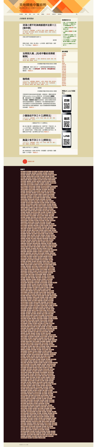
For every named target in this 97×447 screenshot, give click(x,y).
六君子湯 (34, 321)
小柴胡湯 (23, 179)
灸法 (23, 421)
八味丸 (44, 302)
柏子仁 (39, 432)
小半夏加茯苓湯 (36, 285)
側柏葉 (42, 220)
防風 (48, 181)
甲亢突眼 (28, 341)
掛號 (38, 14)
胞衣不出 (29, 424)
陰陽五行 (23, 323)
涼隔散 (46, 266)
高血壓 (28, 192)
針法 (23, 238)
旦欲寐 (23, 416)
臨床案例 (64, 83)
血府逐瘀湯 (30, 280)
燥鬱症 (42, 84)
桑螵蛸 (52, 388)
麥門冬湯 (42, 223)
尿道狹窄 (23, 331)
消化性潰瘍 (28, 264)
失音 (41, 357)
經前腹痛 (49, 434)
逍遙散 (46, 240)
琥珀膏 (33, 326)
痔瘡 (29, 258)
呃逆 (34, 408)
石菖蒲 (23, 325)
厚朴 (55, 217)
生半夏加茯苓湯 (51, 364)
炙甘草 (28, 421)
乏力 (39, 364)
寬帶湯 (26, 119)
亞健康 (23, 382)
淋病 (50, 32)
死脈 (28, 267)
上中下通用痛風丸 (25, 349)
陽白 (32, 209)
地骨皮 (30, 331)
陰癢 (44, 294)
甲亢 (42, 182)
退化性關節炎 (37, 325)
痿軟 (53, 365)
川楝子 (53, 228)
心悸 (29, 179)
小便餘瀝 (29, 325)
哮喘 (32, 431)
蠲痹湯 (52, 344)
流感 (29, 173)
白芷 (51, 200)
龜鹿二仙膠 (43, 406)
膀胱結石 (38, 352)
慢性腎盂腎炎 (24, 398)
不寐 (38, 181)
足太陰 (30, 218)
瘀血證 (39, 398)
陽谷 (48, 431)
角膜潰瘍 (23, 408)
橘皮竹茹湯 (31, 269)
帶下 (39, 351)
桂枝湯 (54, 341)
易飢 (29, 390)
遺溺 (34, 258)
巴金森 (23, 434)
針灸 (28, 174)
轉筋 (54, 434)
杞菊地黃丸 (41, 253)
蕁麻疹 (29, 197)
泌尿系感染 (41, 295)
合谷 (36, 223)
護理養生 (38, 81)
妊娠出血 (23, 380)
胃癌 (39, 173)
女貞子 (43, 341)
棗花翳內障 (24, 339)
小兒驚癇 (35, 346)
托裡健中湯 (37, 290)
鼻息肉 (29, 249)
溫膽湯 (39, 217)
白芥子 (41, 338)
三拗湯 (52, 421)
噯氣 (29, 338)
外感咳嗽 (30, 227)
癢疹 (42, 176)
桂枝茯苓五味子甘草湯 (37, 354)
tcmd (32, 33)
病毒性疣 (35, 307)
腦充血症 (23, 437)
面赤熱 (23, 392)
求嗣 (45, 118)
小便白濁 (43, 356)
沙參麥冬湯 (53, 225)
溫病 (34, 351)
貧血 (55, 318)
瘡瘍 (23, 241)
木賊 (38, 313)
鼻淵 (44, 325)
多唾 (38, 334)
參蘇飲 (43, 222)
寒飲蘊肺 (45, 343)
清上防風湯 (39, 174)
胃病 (52, 58)
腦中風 (45, 339)
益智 (23, 341)
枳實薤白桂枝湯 (43, 331)
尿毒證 (34, 295)
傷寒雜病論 (50, 310)
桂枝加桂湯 (38, 343)
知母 (38, 186)
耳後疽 (45, 436)
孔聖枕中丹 (44, 285)
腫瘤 (23, 383)
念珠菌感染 (31, 320)
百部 (44, 364)
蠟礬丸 (45, 392)
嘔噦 (46, 344)
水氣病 (37, 236)
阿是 (47, 429)
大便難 (38, 205)
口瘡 (54, 204)
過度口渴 (23, 406)
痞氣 (30, 246)
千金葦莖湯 (45, 421)
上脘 (23, 333)
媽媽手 (50, 367)
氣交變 (49, 383)
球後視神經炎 (44, 259)
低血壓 (33, 387)
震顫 (37, 235)
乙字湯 (28, 253)
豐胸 (44, 351)
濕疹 (35, 194)
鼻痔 (54, 243)
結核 (32, 241)
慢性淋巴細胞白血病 (47, 370)
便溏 (29, 271)
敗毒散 (35, 308)
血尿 (51, 240)
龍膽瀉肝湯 (24, 186)
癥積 (36, 272)
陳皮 (35, 218)
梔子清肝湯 (53, 346)
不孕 (38, 118)
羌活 (41, 303)
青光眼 (29, 243)
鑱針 (29, 323)
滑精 (23, 231)
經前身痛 (36, 424)
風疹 (38, 187)
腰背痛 (34, 300)
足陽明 (36, 254)
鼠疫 (48, 365)
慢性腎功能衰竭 (25, 387)
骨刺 (50, 405)
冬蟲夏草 (36, 400)
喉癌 (39, 289)
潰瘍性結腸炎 (29, 202)
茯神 (44, 411)
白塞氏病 (29, 419)
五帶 (33, 329)
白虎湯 (53, 396)
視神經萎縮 (51, 269)
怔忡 (28, 205)
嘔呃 (54, 383)
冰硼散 (51, 313)
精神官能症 (40, 396)
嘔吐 (30, 207)
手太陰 (29, 251)
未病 (28, 212)
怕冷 (33, 382)
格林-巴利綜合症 (25, 316)
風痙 (54, 413)
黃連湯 (49, 246)
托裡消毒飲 (37, 302)
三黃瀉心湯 (36, 372)
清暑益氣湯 (30, 259)
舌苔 (36, 344)
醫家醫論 (33, 30)
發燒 (49, 243)
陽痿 (44, 217)
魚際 (40, 321)
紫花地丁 (43, 231)
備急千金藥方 (48, 264)
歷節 (49, 274)
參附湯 (23, 400)
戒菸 (48, 289)
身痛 (28, 233)
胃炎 (23, 204)
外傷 (43, 326)
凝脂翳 (30, 418)
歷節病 (23, 181)
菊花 (40, 266)
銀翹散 (37, 182)
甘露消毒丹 (24, 189)
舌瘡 (34, 367)
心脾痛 (37, 374)
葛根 (41, 254)
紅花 (48, 223)
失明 (49, 351)
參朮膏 (51, 436)
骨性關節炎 (32, 189)
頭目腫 (34, 436)
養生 (29, 210)
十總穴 (52, 378)
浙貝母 (23, 354)
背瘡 (40, 218)
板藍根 (29, 256)
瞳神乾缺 (49, 328)
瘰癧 (23, 315)
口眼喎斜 (52, 238)
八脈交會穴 (37, 246)
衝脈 (28, 313)
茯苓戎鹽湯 (41, 32)
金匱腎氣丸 (33, 215)
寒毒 (48, 308)
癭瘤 (33, 284)
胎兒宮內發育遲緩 (36, 421)
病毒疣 (40, 249)
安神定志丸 (39, 274)
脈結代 (23, 369)
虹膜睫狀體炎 (32, 339)
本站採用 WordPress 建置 (23, 444)
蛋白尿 (43, 431)
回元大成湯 (44, 290)
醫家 (23, 370)
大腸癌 (51, 215)
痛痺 (44, 329)
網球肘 (23, 357)
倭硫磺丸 (41, 315)
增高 (50, 362)
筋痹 (23, 277)
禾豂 (23, 248)
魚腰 (30, 200)
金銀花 (31, 220)
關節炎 (23, 176)
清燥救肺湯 (29, 204)
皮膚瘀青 (39, 316)
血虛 (44, 426)
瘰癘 (42, 380)
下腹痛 (46, 298)
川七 (48, 341)
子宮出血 (23, 222)
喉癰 (28, 277)
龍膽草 (23, 385)
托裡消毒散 (24, 194)
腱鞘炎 (35, 437)
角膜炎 (51, 349)
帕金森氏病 (24, 401)
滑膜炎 (36, 303)
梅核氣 (45, 387)
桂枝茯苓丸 (38, 227)
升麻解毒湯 (31, 380)
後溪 (51, 251)
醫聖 (46, 287)
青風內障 (37, 395)
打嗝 (23, 396)
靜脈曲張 (49, 279)
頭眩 (50, 336)
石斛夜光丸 (36, 383)
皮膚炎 (28, 261)
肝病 (29, 83)
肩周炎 (29, 287)
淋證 (53, 419)
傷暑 (38, 326)
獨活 (39, 210)
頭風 (29, 351)
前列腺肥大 (36, 341)
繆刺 (41, 225)
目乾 (37, 320)
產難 (28, 382)
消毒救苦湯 (32, 359)
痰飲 (33, 279)
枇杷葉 (36, 292)
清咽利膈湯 (30, 236)
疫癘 (28, 396)
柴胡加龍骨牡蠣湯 (35, 212)
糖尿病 (34, 171)
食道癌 (37, 176)
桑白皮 (23, 280)
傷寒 (40, 171)
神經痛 (37, 328)
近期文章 (54, 14)
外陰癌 (40, 323)
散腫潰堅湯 (24, 359)
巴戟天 (28, 329)
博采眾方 (64, 80)
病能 (48, 359)
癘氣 (23, 356)
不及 (54, 328)
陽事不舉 (28, 383)
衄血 (36, 357)
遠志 (43, 246)
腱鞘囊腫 (51, 267)
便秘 (32, 174)
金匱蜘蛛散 (24, 303)
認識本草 (64, 74)
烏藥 (41, 344)
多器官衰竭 (40, 416)
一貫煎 (38, 58)
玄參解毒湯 (38, 392)
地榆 (50, 256)
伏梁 (23, 377)
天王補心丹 (52, 179)
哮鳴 (35, 419)
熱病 (37, 333)
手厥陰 (35, 369)
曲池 (34, 249)
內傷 (43, 347)
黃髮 (28, 310)
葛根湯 (44, 178)
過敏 (52, 176)
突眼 (37, 431)
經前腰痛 (23, 218)
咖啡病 (26, 79)
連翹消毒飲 (24, 302)
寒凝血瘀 (52, 354)
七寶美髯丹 (53, 295)
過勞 (51, 233)
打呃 (35, 362)
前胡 (55, 231)
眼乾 (29, 307)
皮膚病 (43, 434)
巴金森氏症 (33, 413)
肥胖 (36, 220)
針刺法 (23, 310)
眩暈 (23, 192)
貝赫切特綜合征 (25, 431)
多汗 (42, 424)
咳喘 (45, 300)
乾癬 (28, 231)
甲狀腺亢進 (50, 374)
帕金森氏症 (29, 388)
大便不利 (23, 390)
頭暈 (30, 194)
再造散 (28, 321)
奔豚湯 (54, 236)
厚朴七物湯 (42, 308)
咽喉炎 (51, 173)
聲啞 (35, 418)
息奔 (42, 400)
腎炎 (46, 307)
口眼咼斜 (23, 210)
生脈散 (45, 375)
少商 (30, 290)
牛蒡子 (46, 414)
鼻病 (43, 212)
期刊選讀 (64, 69)
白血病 (23, 197)
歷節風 (45, 271)
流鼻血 (23, 284)
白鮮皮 (23, 235)
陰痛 (50, 282)
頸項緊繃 (23, 269)
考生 (42, 297)
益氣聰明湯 (37, 191)
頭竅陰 (23, 256)
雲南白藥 (23, 282)
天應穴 (23, 419)
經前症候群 (50, 276)
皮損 (45, 173)
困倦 (23, 261)
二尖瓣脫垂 (53, 297)
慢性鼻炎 (23, 346)
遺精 (54, 212)
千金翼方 (36, 434)
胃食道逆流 (51, 194)
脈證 (43, 30)
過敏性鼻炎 (36, 197)
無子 (23, 436)
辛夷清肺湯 (24, 220)
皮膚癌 (29, 298)
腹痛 (52, 369)
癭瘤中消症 (52, 271)
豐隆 (31, 343)
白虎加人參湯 (36, 243)
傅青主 (35, 298)
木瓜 (45, 316)
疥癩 (34, 390)
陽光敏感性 (49, 241)
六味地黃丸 (24, 207)
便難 (50, 259)
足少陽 (39, 238)
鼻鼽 (42, 236)
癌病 (35, 84)
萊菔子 (36, 406)
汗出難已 (29, 414)
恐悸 (23, 313)
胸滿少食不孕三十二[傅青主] (37, 140)
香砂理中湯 (43, 58)
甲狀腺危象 (51, 329)
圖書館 (42, 14)
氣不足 (23, 259)
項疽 (23, 279)
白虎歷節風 (44, 320)
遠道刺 (23, 367)
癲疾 (50, 390)
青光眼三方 (44, 372)
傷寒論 (52, 323)
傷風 (28, 354)
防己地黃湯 (24, 246)
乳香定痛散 (29, 315)
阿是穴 (47, 408)
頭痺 (23, 329)
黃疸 (32, 231)
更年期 (23, 308)
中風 (40, 83)
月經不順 (23, 300)
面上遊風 (50, 356)
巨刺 (41, 230)
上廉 (28, 248)
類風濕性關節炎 (45, 186)
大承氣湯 (48, 385)
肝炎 (28, 209)
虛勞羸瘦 (48, 424)
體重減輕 (23, 227)
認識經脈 (64, 72)
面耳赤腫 (46, 369)
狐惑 (39, 271)
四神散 (33, 313)
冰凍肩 (23, 298)
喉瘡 (28, 347)
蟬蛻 (52, 377)
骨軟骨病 (23, 372)
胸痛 (50, 318)
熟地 (51, 287)
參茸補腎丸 (44, 269)
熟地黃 (23, 411)
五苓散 (27, 33)
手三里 (23, 243)
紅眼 (42, 385)
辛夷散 (34, 253)
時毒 (28, 230)
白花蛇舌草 (31, 199)
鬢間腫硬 (47, 357)
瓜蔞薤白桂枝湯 (31, 432)
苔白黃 (30, 406)
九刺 (45, 256)
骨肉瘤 (53, 210)
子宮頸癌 (52, 187)
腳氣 (28, 284)
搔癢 (23, 178)
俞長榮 (48, 58)
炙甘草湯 (40, 378)
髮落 (47, 295)
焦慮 (33, 261)
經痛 (54, 246)
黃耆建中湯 (42, 419)
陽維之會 (42, 346)
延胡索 (54, 326)
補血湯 (33, 294)
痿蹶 (29, 378)
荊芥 (44, 194)
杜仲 (46, 303)
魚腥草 (50, 393)
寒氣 (54, 411)
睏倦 (34, 429)
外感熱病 (40, 408)
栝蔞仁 (29, 308)
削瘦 (32, 356)
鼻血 (54, 294)
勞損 (54, 336)
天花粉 (30, 225)
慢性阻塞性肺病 (37, 393)
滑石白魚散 (31, 32)
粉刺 (53, 432)
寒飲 (50, 321)
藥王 (46, 388)
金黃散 (44, 277)
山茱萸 (23, 423)
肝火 (45, 318)
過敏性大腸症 (24, 413)
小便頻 (38, 277)
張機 (40, 298)
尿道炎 (45, 284)
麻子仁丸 (54, 249)
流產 (29, 393)
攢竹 (43, 205)
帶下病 (54, 339)
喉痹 (23, 289)
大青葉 (37, 202)
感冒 (29, 171)
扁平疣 (49, 205)
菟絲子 (28, 436)
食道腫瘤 (23, 276)
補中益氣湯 (48, 184)
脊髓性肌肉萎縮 (43, 267)
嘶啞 (50, 395)
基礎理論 (64, 77)
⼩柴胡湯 (44, 280)
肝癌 (45, 174)
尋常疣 (34, 228)
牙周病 (45, 227)
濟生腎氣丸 (30, 182)
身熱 (29, 346)
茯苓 (53, 431)
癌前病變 (53, 182)
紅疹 (48, 197)
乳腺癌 (29, 367)
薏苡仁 (48, 236)
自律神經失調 (45, 187)
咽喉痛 (23, 182)
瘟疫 (54, 418)
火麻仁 (51, 382)
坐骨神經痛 (35, 267)
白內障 (43, 328)
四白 (54, 254)
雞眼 (55, 305)
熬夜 (37, 269)
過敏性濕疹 (41, 429)
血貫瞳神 (39, 318)
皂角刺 (34, 349)
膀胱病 (29, 369)
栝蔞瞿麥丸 (51, 30)
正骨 (51, 380)
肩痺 (34, 264)
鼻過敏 (51, 209)
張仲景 (36, 32)
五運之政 (29, 362)
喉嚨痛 (53, 192)
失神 (43, 359)
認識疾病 (64, 66)
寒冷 (50, 387)
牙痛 (35, 414)
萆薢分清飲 (32, 187)
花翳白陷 (50, 372)
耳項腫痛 (44, 313)
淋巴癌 (36, 401)
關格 (48, 419)
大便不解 (28, 429)
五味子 (43, 199)
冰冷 (43, 365)
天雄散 (31, 395)
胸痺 (50, 305)
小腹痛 (39, 248)
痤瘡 (33, 181)
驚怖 (34, 271)
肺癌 (23, 174)
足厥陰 (50, 325)
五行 (32, 333)
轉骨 (37, 385)
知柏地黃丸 (44, 395)
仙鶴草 (49, 222)
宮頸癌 (48, 333)
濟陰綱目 (23, 225)
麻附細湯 (39, 387)
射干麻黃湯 (36, 297)
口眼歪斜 (38, 209)
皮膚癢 (36, 200)
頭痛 (46, 171)
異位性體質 (31, 222)
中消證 (28, 295)
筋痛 (34, 289)
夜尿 (55, 207)
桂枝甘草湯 (45, 352)
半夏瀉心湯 (29, 191)
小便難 (23, 228)
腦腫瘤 (41, 388)
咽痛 (37, 241)
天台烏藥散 (48, 230)
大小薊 (53, 253)
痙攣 (44, 276)
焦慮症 (38, 84)
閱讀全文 (36, 45)
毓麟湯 (27, 144)
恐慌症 (23, 287)
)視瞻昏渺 (36, 305)
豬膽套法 (50, 426)
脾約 (30, 254)
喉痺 (33, 178)
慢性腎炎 (32, 398)
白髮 (23, 344)
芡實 (40, 418)
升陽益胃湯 (52, 334)
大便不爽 (23, 271)
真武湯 (51, 300)
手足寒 (39, 426)
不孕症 (41, 118)
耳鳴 (37, 356)
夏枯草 (35, 338)
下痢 (28, 416)
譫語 (23, 347)
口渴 (46, 401)
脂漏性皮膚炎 (24, 215)
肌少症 (47, 416)
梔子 (35, 204)
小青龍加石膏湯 (25, 365)
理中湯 (23, 236)
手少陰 (40, 300)
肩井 (28, 217)
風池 (51, 218)
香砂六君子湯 (43, 272)
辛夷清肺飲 (44, 334)
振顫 (37, 377)
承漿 (37, 222)
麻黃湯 (40, 256)
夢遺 (42, 202)
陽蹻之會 (30, 336)
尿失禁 (50, 320)
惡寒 (34, 210)
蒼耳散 (23, 328)
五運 (23, 374)
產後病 (31, 223)
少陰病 (36, 225)
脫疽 (47, 403)
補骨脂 (23, 240)
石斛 (47, 202)
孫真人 (45, 413)
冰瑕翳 (23, 362)
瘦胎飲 (34, 370)
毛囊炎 (23, 403)
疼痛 (47, 235)
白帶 (45, 362)
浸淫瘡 (52, 401)
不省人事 (45, 238)
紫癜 (44, 367)
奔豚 (44, 432)
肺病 (23, 205)
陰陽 (50, 343)
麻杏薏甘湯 (47, 249)
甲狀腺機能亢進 (25, 364)
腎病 (50, 81)
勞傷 (32, 347)
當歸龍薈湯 (24, 395)
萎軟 (28, 356)
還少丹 (23, 285)
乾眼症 (39, 329)
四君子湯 (23, 418)
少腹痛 (38, 365)
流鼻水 (45, 258)
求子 (48, 118)
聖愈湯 (50, 248)
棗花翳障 (45, 349)
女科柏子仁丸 (47, 418)
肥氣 (49, 411)
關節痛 (23, 230)
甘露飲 (44, 191)
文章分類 (48, 14)
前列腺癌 (44, 405)
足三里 (46, 354)
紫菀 (47, 228)
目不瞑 (37, 336)
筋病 (38, 178)
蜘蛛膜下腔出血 (34, 83)
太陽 (50, 207)
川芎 (33, 192)
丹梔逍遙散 (50, 406)
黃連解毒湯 (30, 184)
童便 (37, 380)
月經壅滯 (28, 289)
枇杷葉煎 (23, 272)
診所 (34, 14)
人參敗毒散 (24, 426)
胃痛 (28, 60)
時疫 (28, 385)
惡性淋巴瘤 (31, 276)
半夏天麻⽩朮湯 (52, 316)
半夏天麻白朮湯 (25, 326)
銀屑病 (51, 290)
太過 (39, 339)
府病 (30, 401)
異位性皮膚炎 (42, 204)
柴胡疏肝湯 (24, 254)
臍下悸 (29, 423)
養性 (51, 307)
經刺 (28, 228)
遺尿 (35, 207)
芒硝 (39, 436)
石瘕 (49, 294)
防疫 (40, 362)
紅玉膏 (52, 414)
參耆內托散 (32, 426)
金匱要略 (38, 276)
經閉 (23, 202)
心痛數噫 (23, 336)
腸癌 (39, 413)
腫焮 (51, 266)
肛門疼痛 (37, 280)
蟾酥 (32, 205)
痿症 (30, 303)
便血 (54, 392)
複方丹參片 (54, 186)
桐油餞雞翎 (51, 277)
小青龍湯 (31, 274)
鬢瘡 (30, 302)
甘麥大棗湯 (53, 352)
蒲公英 (34, 240)
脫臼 (43, 279)
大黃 (50, 413)
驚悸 (54, 282)
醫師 (30, 14)
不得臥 (32, 405)
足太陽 (23, 251)
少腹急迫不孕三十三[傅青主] (37, 115)
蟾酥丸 (23, 267)
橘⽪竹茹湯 (53, 303)
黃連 (28, 318)
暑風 (35, 315)
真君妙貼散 (41, 233)
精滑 (30, 305)
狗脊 (52, 416)
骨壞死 (45, 393)
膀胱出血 (30, 272)
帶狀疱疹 (39, 382)
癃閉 (33, 416)
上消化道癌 (42, 437)
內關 (32, 365)
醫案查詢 (59, 14)
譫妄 (38, 359)
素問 (29, 437)
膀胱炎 (23, 249)
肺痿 (39, 367)
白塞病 (39, 261)
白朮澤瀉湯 (50, 292)
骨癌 (28, 238)
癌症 (43, 81)
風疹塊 (33, 396)
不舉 (33, 318)
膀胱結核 (33, 364)
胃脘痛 (31, 60)
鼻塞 (53, 181)
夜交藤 (33, 217)
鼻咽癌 (40, 179)
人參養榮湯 (35, 230)
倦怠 (45, 382)
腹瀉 (54, 205)
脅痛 (39, 390)
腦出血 (43, 83)
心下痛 (28, 279)
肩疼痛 (30, 292)
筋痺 (23, 266)
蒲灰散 (26, 32)
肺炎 (29, 372)
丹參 (52, 235)
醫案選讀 (64, 68)
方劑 (34, 173)
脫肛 (35, 388)
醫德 (26, 14)
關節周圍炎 (48, 254)
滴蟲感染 (23, 307)
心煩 (39, 258)
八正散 (39, 189)
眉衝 (23, 217)
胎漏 (40, 369)
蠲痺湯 (54, 197)
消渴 (54, 178)
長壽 (23, 321)
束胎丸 (38, 405)
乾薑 (40, 414)
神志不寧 (23, 378)
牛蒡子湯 (41, 403)
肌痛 (52, 338)
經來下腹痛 (44, 305)
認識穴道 (64, 71)
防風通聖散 (40, 215)
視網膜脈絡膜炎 (25, 294)
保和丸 (29, 297)
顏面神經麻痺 (40, 192)
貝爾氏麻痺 (46, 210)
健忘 (28, 241)
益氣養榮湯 (24, 223)
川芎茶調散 (24, 187)
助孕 (24, 144)
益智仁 (23, 233)
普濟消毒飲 (24, 290)
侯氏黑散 (29, 400)
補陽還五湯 (50, 191)
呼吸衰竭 (23, 320)
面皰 (23, 388)
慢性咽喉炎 (51, 375)
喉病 (51, 298)
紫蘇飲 (54, 359)
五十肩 (44, 243)
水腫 (37, 199)
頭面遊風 (50, 302)
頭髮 (34, 323)
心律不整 (29, 403)
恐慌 (54, 230)
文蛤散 (46, 30)
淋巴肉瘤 (23, 199)
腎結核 (39, 284)
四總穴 (43, 197)
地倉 (28, 240)
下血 (50, 284)
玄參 (44, 248)
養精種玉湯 (24, 334)
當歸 (47, 220)
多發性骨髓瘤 (29, 344)
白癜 (34, 378)
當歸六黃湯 (41, 228)
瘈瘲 (35, 403)
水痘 (39, 370)
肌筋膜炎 (23, 292)
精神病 (46, 81)
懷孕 (30, 119)
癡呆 (32, 277)
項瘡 (23, 209)
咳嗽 (54, 174)
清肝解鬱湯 (44, 336)
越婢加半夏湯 (24, 343)
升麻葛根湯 (38, 375)
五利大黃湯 (30, 392)
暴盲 (23, 429)
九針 (47, 253)
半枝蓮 (45, 209)
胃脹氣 (23, 414)
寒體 (28, 333)
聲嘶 (29, 408)
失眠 (47, 83)
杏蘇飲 (49, 326)
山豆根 (28, 266)
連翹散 (54, 424)
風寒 (32, 374)
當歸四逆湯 (30, 357)
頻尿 (23, 212)
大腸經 (53, 408)
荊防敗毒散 (32, 186)
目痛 (55, 362)
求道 (41, 401)
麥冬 (34, 251)
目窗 (46, 225)
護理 (37, 231)
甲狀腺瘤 (29, 434)
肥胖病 (49, 199)
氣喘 (40, 207)
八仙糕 (50, 227)
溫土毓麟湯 (32, 144)
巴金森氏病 (40, 423)
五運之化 (23, 351)
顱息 (50, 258)
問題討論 (64, 85)
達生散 (38, 347)
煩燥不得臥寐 (24, 405)
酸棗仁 (49, 212)
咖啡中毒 (27, 84)
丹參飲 (39, 411)
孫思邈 (54, 423)
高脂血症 (23, 338)
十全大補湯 (30, 176)
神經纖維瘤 (48, 423)
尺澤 (50, 331)
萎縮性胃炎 (24, 200)
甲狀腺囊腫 (31, 352)
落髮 (42, 333)
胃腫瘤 (35, 287)
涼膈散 (36, 331)
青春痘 (33, 238)
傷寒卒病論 (32, 334)
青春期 (43, 374)
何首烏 (50, 217)
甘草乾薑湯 (24, 274)
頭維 (49, 204)
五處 (48, 347)
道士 (47, 377)
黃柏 (41, 184)
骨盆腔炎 (23, 393)
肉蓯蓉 (53, 220)
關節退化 (45, 251)
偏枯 (41, 307)
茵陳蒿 (23, 424)
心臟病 (45, 390)
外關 (23, 253)
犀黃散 (43, 383)
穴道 (51, 171)
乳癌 (23, 191)
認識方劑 (64, 75)
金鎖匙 (34, 233)
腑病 (42, 377)
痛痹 (23, 295)
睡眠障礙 (23, 258)
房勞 (50, 280)
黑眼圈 (32, 377)
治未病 (28, 370)
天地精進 (21, 14)
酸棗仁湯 (23, 352)
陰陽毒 (52, 400)
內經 (38, 279)
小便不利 (39, 30)
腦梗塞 (47, 396)
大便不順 (30, 282)
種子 (51, 118)
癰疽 (39, 251)
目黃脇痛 (34, 266)
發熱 (50, 392)
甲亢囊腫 (49, 261)
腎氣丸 (46, 32)
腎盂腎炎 (23, 375)
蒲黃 (41, 200)
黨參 (44, 398)
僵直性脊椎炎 (49, 315)
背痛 (46, 378)
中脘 (45, 321)
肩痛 (46, 200)
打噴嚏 (46, 218)
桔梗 (47, 192)
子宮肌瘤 (50, 189)
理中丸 (37, 259)
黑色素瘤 (40, 264)
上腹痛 (23, 184)
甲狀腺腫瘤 (35, 310)
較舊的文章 (29, 161)
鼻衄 (42, 241)
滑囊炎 (33, 316)
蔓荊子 (33, 248)
